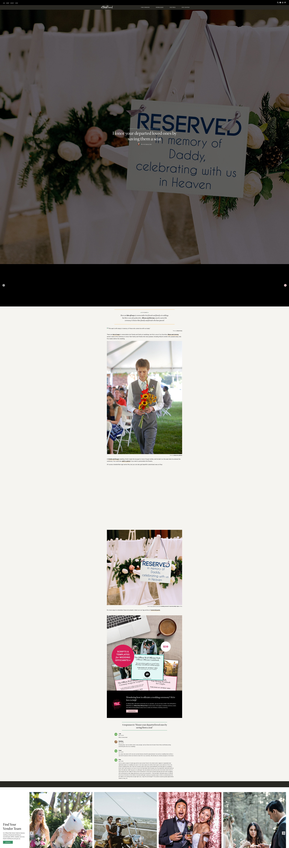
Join (4, 3)
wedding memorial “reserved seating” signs (170, 606)
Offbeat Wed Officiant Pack (141, 705)
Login (16, 3)
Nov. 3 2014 (121, 752)
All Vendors (7, 842)
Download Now (132, 711)
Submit (7, 3)
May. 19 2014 (121, 742)
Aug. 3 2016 (121, 761)
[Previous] (32, 833)
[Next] (283, 833)
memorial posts (155, 610)
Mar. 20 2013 (121, 735)
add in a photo (126, 461)
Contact (12, 3)
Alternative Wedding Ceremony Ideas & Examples (144, 128)
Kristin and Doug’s (113, 459)
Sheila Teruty (179, 330)
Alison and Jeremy (148, 318)
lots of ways (131, 315)
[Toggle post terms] (285, 285)
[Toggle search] (278, 2)
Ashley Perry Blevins (178, 455)
